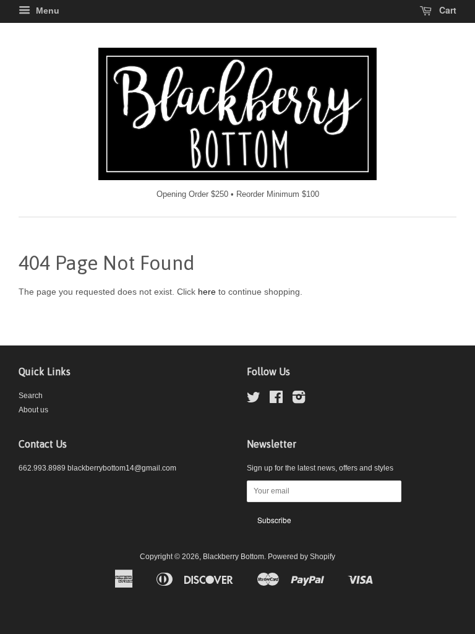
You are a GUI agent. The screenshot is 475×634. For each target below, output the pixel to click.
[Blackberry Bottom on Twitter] (253, 400)
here (207, 292)
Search (31, 395)
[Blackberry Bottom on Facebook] (276, 400)
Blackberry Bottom (233, 556)
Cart (446, 10)
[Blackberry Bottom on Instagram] (299, 400)
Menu (46, 10)
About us (33, 410)
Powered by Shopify (301, 556)
